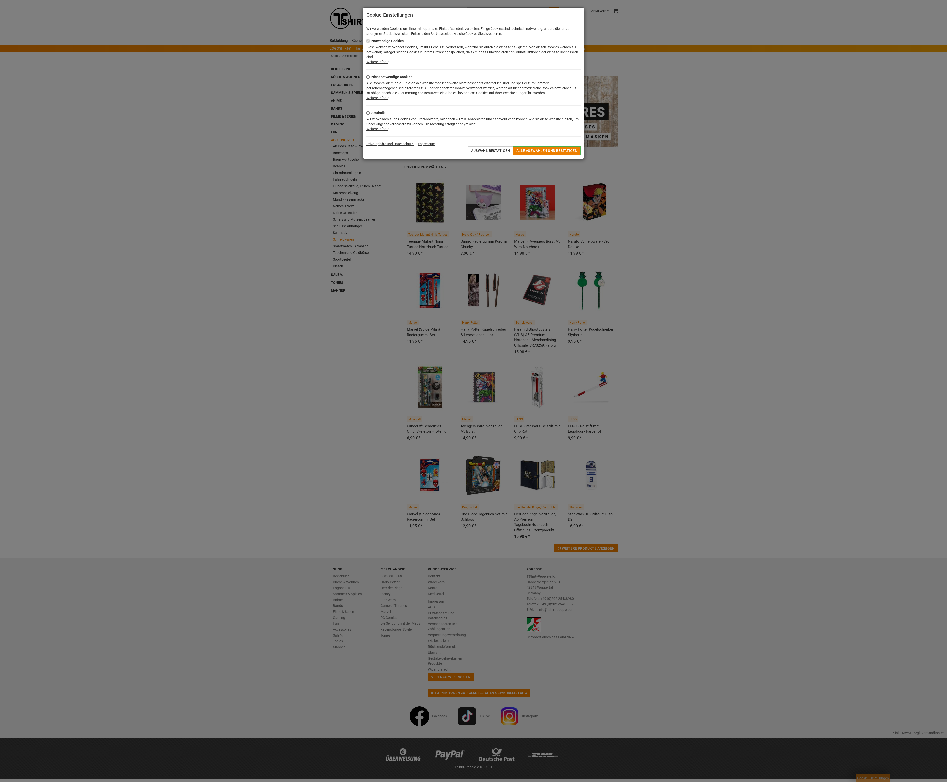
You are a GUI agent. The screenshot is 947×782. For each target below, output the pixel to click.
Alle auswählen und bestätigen (546, 151)
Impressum (426, 144)
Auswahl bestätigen (490, 151)
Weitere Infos (377, 62)
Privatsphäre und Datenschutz (390, 144)
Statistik (378, 113)
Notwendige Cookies (387, 41)
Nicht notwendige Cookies (391, 77)
